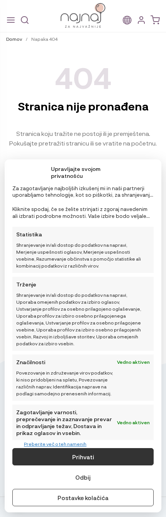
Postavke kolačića (83, 498)
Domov (14, 39)
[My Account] (141, 20)
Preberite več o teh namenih (55, 444)
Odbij (83, 477)
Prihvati (83, 457)
